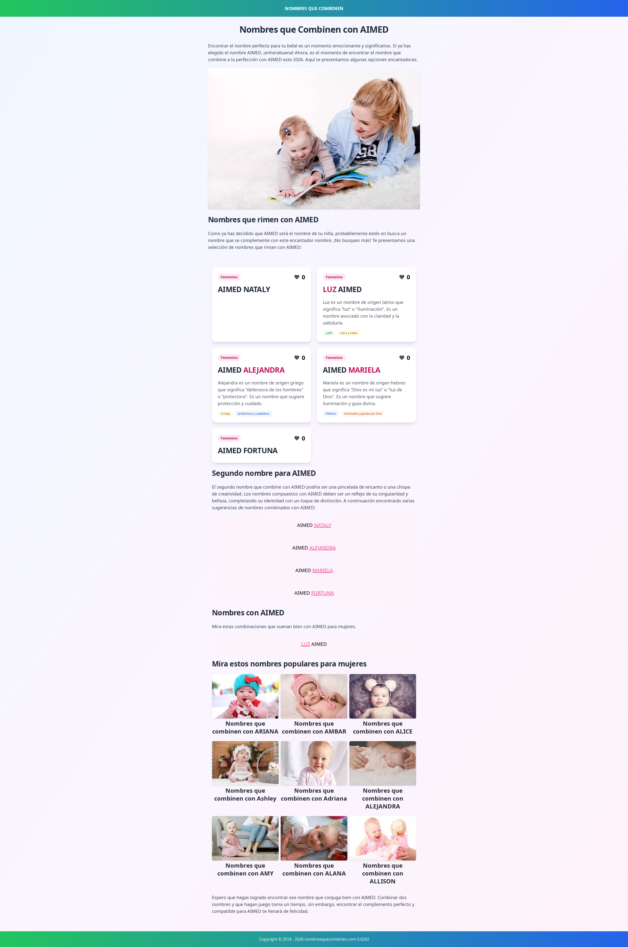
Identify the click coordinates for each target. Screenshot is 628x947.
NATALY (322, 525)
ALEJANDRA (264, 370)
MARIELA (364, 370)
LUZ (329, 289)
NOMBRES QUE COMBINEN (314, 8)
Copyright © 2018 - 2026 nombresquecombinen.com (307, 939)
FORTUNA (322, 593)
